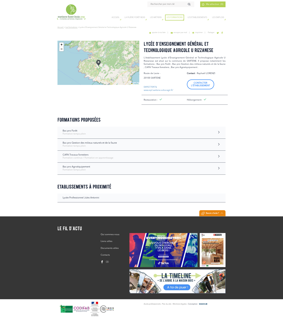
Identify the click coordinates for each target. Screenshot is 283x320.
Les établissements (197, 17)
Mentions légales (179, 304)
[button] (98, 63)
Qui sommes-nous (110, 234)
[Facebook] (102, 262)
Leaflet (136, 83)
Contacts (105, 255)
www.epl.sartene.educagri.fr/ (158, 90)
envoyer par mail (180, 32)
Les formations (175, 17)
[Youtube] (106, 262)
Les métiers (156, 17)
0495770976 (150, 87)
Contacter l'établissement (200, 84)
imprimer (199, 32)
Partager (211, 32)
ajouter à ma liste (159, 32)
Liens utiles (106, 241)
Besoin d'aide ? (212, 213)
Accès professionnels (152, 304)
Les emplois (218, 17)
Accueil (60, 27)
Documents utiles (110, 248)
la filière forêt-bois (135, 17)
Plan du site (166, 304)
